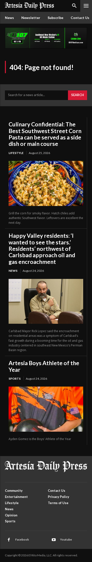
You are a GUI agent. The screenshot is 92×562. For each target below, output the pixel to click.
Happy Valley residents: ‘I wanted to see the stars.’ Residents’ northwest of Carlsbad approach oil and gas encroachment (42, 248)
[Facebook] (9, 540)
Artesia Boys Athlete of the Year (44, 366)
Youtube (66, 539)
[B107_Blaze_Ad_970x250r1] (46, 47)
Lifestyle (16, 153)
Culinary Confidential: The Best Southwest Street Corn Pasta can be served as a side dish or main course (45, 134)
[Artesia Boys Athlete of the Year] (46, 409)
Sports (15, 378)
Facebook (22, 539)
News (13, 270)
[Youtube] (54, 540)
